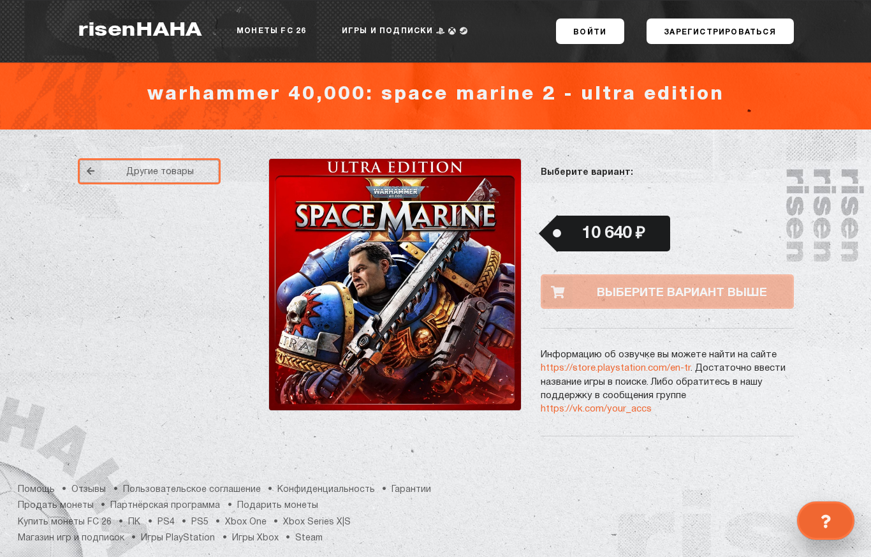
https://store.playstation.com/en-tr (616, 368)
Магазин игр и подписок (71, 538)
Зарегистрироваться (720, 32)
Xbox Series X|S (317, 522)
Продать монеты (56, 505)
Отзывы (88, 490)
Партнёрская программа (165, 505)
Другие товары (160, 172)
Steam (309, 538)
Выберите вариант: (587, 172)
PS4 (166, 522)
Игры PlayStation (178, 538)
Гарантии (411, 490)
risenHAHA (139, 31)
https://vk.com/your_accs (596, 409)
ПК (134, 522)
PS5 (200, 522)
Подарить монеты (277, 505)
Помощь (36, 490)
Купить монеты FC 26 (65, 522)
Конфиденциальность (326, 490)
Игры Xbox (255, 538)
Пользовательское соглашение (192, 490)
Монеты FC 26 (271, 30)
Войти (589, 32)
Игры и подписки (389, 30)
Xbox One (246, 522)
